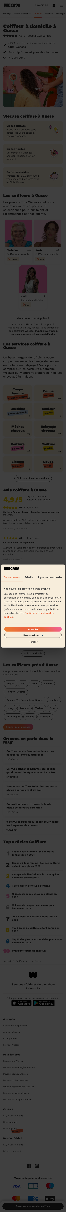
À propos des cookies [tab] (50, 577)
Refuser (33, 641)
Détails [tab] (29, 577)
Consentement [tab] (12, 577)
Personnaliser (31, 635)
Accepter (33, 629)
